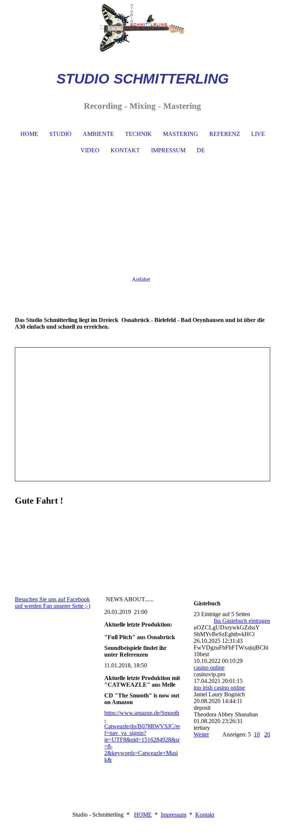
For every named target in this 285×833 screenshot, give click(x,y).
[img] (142, 28)
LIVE (258, 134)
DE (201, 150)
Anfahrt (141, 279)
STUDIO (60, 134)
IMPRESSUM (168, 150)
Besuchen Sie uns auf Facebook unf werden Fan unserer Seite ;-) (52, 602)
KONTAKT (125, 150)
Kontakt (204, 814)
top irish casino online (219, 687)
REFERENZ (224, 134)
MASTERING (180, 134)
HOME (29, 134)
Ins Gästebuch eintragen (242, 621)
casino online (209, 667)
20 (267, 734)
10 (257, 734)
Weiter (201, 734)
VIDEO (90, 150)
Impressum (173, 814)
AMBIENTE (98, 134)
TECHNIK (138, 134)
